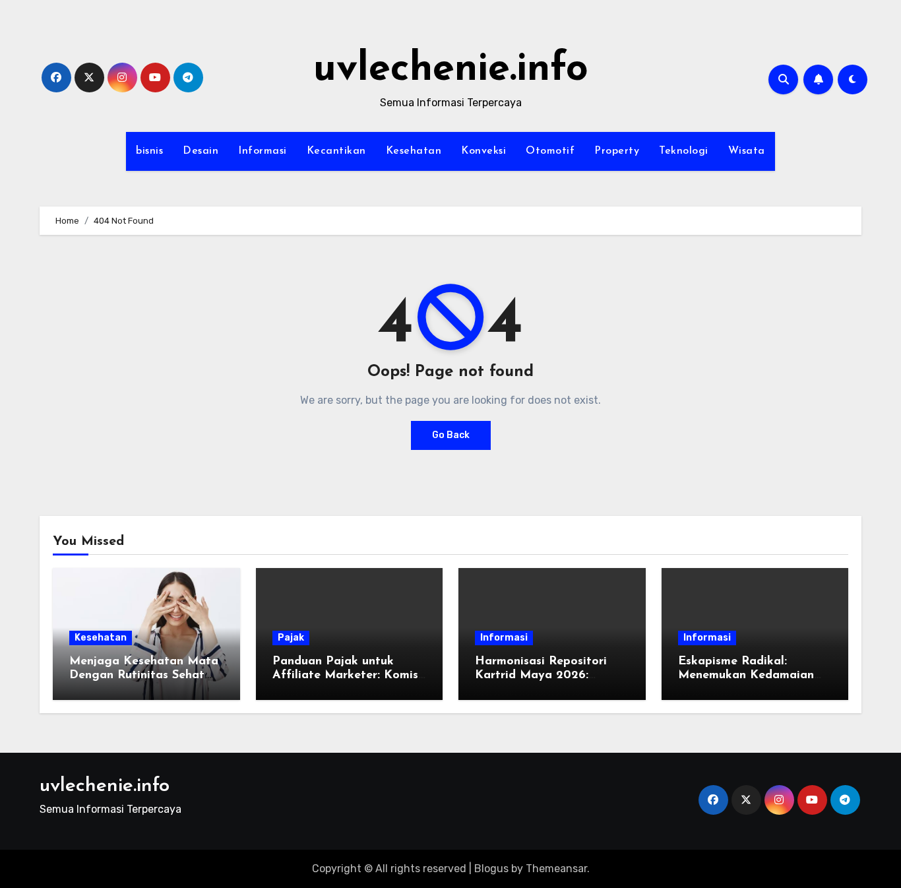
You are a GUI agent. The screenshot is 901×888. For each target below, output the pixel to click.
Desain (200, 151)
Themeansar (556, 868)
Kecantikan (336, 151)
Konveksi (483, 151)
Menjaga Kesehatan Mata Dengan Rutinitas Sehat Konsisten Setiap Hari (143, 676)
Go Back (451, 435)
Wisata (746, 151)
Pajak (291, 637)
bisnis (149, 151)
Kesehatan (414, 151)
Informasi (262, 151)
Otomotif (550, 151)
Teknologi (683, 151)
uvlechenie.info (450, 70)
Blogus (491, 868)
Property (616, 151)
